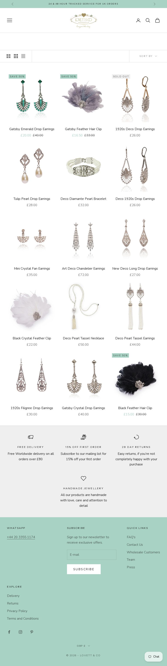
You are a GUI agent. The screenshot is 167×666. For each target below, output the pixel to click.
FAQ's (131, 537)
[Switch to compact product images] (23, 56)
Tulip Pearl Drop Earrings (31, 199)
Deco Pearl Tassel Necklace (83, 338)
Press (131, 567)
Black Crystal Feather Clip (32, 338)
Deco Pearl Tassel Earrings (135, 338)
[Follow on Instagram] (20, 632)
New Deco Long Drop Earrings (135, 268)
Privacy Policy (17, 611)
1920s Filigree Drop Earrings (32, 408)
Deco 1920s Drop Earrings (135, 199)
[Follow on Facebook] (9, 632)
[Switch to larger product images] (8, 56)
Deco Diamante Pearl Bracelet (83, 199)
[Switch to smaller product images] (16, 56)
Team (131, 559)
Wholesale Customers (143, 552)
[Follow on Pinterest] (32, 632)
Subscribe (84, 569)
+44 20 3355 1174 (21, 537)
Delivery (13, 596)
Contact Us (135, 545)
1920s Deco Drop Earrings (135, 129)
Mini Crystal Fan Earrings (32, 268)
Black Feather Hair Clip (135, 408)
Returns (12, 603)
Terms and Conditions (23, 618)
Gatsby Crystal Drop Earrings (83, 408)
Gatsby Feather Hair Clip (83, 129)
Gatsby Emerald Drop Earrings (31, 129)
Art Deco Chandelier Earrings (83, 268)
